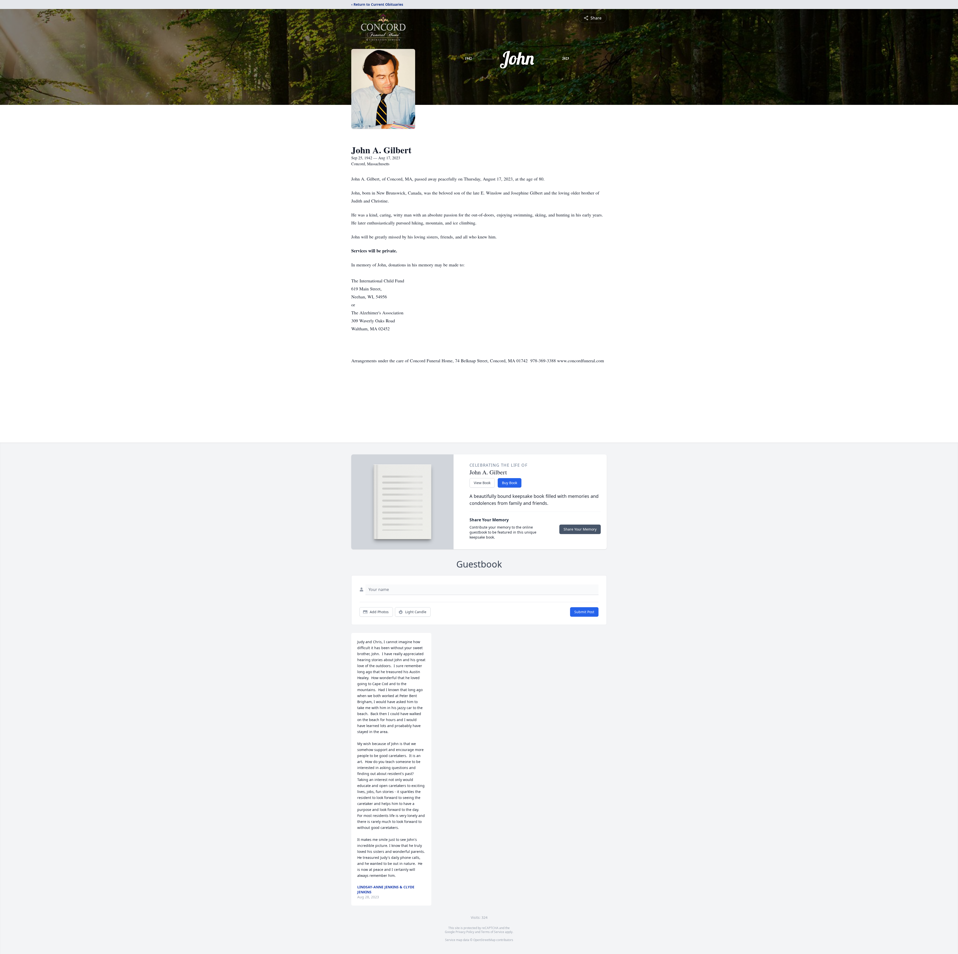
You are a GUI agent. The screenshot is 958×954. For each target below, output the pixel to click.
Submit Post (584, 611)
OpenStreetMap (484, 940)
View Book (482, 482)
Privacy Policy (465, 932)
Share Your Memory (580, 529)
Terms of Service (492, 932)
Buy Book (509, 482)
